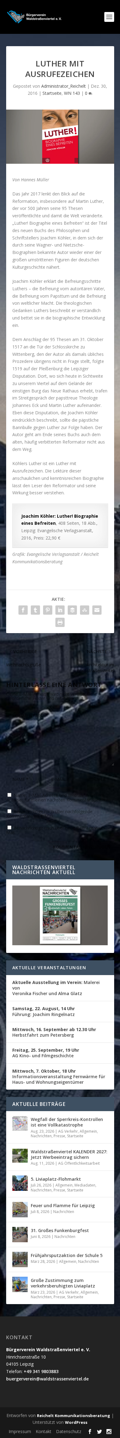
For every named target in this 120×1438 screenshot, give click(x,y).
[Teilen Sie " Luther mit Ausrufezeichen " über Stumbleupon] (84, 610)
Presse (59, 1136)
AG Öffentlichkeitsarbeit (79, 1163)
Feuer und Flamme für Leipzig (63, 1205)
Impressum (20, 1431)
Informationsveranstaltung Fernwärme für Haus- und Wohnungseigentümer (58, 1076)
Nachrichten (41, 1136)
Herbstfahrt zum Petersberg (54, 1032)
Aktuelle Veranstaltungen (49, 967)
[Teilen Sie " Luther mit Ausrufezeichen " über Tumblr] (35, 610)
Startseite (52, 93)
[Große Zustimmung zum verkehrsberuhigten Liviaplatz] (20, 1284)
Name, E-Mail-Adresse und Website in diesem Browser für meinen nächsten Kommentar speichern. (59, 797)
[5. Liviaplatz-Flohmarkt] (20, 1183)
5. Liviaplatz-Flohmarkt (56, 1179)
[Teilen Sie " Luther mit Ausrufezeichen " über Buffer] (72, 610)
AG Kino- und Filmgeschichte (45, 1052)
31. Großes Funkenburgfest (60, 1230)
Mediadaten (84, 1185)
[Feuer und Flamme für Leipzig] (20, 1209)
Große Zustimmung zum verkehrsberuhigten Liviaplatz (63, 1283)
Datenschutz (68, 1431)
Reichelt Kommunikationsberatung (73, 1415)
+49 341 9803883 (41, 1371)
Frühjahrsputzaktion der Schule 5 (66, 1255)
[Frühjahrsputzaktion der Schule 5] (20, 1259)
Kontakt (43, 1431)
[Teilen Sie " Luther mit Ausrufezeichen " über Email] (97, 610)
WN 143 (72, 93)
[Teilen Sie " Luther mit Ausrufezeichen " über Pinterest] (48, 610)
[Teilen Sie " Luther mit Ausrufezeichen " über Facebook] (23, 610)
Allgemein (88, 1131)
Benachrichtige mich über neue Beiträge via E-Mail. (55, 830)
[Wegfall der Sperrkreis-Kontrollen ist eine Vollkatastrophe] (20, 1123)
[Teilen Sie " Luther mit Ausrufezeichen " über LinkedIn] (60, 610)
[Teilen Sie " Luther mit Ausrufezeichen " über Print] (60, 622)
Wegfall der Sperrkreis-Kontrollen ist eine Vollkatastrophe (67, 1122)
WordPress (76, 1422)
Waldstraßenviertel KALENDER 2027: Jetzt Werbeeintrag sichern (69, 1154)
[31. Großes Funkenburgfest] (20, 1234)
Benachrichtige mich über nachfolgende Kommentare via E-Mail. (49, 814)
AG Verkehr (68, 1131)
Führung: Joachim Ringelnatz (43, 1011)
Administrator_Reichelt (63, 86)
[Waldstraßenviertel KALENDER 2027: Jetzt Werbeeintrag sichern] (20, 1155)
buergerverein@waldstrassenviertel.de (47, 1379)
